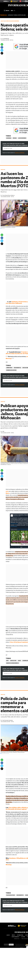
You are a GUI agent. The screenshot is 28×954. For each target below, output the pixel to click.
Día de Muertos (17, 367)
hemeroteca (16, 938)
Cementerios (9, 367)
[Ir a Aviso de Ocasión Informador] (6, 0)
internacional (20, 935)
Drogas (14, 138)
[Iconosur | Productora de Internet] (6, 944)
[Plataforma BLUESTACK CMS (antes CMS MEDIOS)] (11, 944)
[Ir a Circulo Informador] (13, 0)
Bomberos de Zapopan (11, 370)
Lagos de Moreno (22, 138)
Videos (7, 10)
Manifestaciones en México (12, 663)
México (13, 935)
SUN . (3, 431)
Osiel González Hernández (7, 720)
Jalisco (2, 21)
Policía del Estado (10, 895)
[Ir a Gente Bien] (21, 0)
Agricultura (13, 660)
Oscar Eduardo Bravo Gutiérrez (8, 195)
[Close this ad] (27, 947)
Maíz (7, 660)
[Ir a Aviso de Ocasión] (12, 924)
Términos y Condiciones (19, 152)
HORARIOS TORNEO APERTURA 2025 (17, 15)
